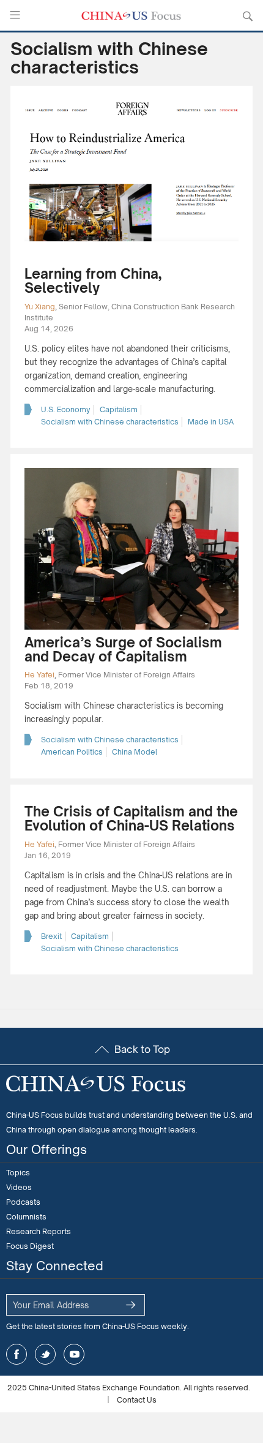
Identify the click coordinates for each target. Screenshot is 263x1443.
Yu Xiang (39, 306)
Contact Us (137, 1399)
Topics (18, 1172)
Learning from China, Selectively (92, 280)
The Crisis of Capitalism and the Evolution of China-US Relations (131, 818)
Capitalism (119, 409)
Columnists (26, 1216)
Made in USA (211, 421)
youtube (74, 1354)
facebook (16, 1354)
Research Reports (38, 1231)
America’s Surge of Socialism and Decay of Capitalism (123, 649)
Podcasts (23, 1202)
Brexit (51, 936)
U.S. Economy (66, 409)
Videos (19, 1187)
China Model (134, 751)
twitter (45, 1354)
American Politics (72, 751)
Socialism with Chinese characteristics (110, 421)
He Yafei (39, 674)
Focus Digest (30, 1246)
